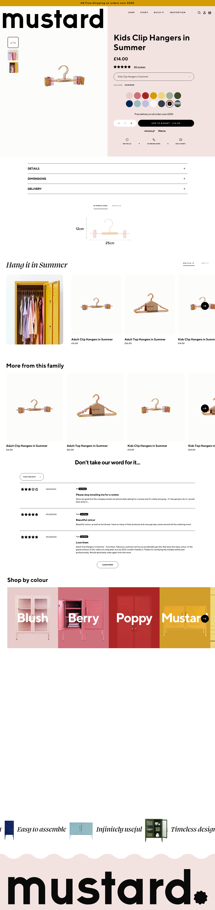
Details (33, 168)
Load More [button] (107, 565)
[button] (131, 12)
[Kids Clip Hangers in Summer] (155, 407)
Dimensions (37, 178)
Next (205, 306)
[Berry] (83, 617)
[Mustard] (185, 617)
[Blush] (32, 617)
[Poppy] (134, 617)
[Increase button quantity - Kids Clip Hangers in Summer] (132, 123)
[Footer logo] (107, 887)
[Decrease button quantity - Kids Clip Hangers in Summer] (118, 123)
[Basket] (209, 12)
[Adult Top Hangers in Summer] (150, 304)
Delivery (35, 188)
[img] (29, 489)
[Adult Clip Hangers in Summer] (96, 304)
